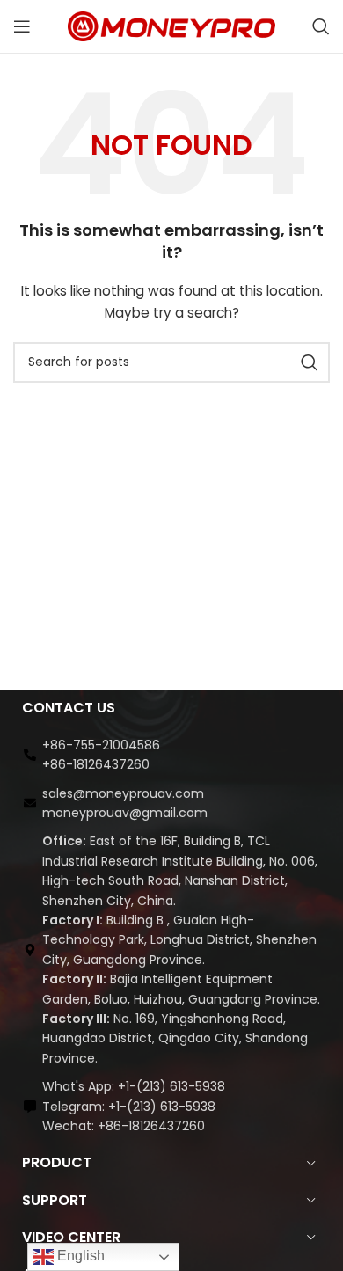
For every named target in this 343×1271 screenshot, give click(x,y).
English (79, 1255)
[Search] (321, 26)
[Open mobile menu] (22, 26)
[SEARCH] (309, 362)
